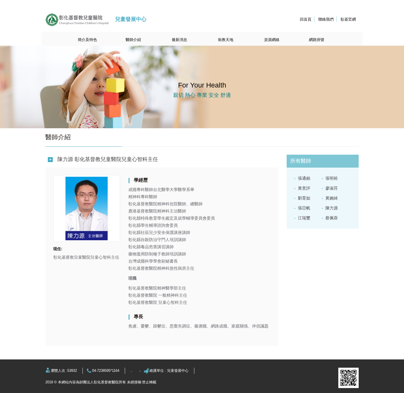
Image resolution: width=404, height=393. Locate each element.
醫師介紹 (133, 39)
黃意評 (304, 188)
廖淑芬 (331, 188)
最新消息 (179, 39)
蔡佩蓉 (331, 217)
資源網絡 (272, 39)
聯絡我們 (326, 19)
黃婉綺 (331, 198)
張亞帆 (304, 208)
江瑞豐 (304, 217)
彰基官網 (348, 19)
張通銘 (304, 178)
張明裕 (331, 178)
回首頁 (305, 19)
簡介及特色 (87, 39)
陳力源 (331, 208)
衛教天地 (225, 39)
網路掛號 (316, 39)
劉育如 (304, 198)
